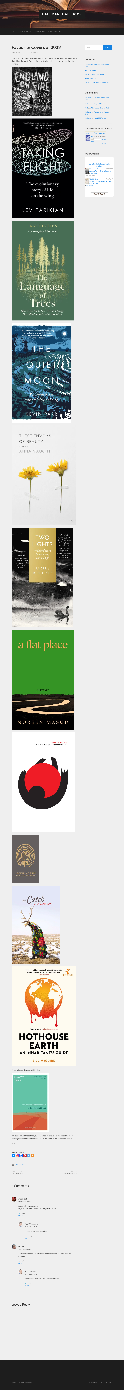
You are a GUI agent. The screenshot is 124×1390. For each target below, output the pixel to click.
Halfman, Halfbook (62, 14)
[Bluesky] (13, 1155)
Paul (24, 52)
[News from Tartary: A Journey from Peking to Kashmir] (87, 173)
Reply (20, 1216)
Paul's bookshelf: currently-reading (99, 165)
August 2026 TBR (90, 78)
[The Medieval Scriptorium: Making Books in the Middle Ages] (87, 183)
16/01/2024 (16, 52)
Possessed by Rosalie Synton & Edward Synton (98, 65)
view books (104, 143)
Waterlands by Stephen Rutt (99, 108)
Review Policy (55, 31)
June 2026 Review (100, 118)
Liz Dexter (22, 1246)
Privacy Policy (40, 31)
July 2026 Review (90, 70)
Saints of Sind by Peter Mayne (94, 74)
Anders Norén (101, 1382)
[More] (32, 1155)
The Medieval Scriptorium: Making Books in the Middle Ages (100, 181)
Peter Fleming (94, 173)
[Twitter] (28, 1155)
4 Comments (33, 52)
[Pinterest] (25, 1155)
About (14, 31)
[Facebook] (21, 1155)
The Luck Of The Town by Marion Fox (97, 82)
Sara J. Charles (90, 185)
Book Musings (19, 1165)
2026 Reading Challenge (95, 133)
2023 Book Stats (17, 1172)
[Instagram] (17, 1155)
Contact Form (25, 31)
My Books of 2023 (70, 1172)
